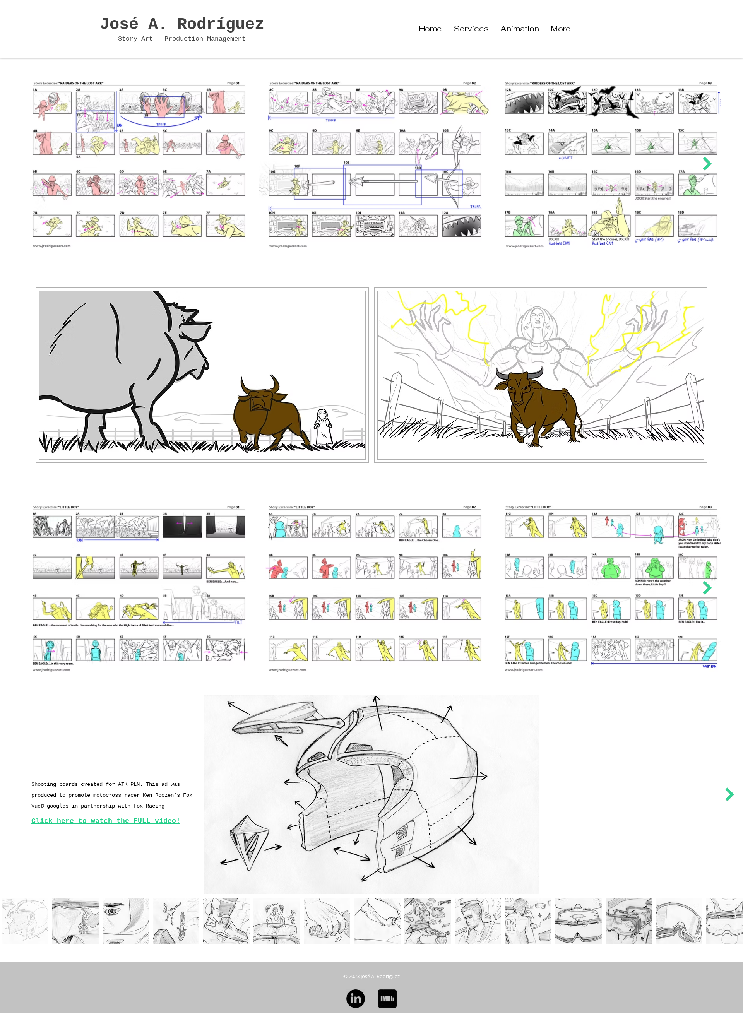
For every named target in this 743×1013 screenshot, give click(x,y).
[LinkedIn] (355, 998)
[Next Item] (707, 164)
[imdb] (387, 998)
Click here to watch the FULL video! (105, 821)
